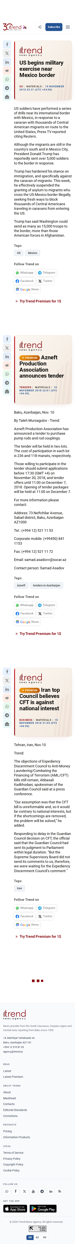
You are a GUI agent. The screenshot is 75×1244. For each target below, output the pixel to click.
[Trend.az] (15, 27)
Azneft (21, 585)
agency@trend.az (13, 1051)
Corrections (10, 1116)
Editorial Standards (15, 1110)
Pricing (7, 1131)
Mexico (32, 253)
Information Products (16, 1137)
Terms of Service (13, 1152)
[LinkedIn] (50, 1191)
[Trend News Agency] (14, 1015)
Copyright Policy (13, 1164)
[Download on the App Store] (15, 1209)
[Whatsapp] (6, 1191)
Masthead (9, 1098)
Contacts (9, 1104)
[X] (24, 1191)
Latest (7, 1071)
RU (45, 1237)
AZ (37, 1237)
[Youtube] (33, 1191)
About (7, 1092)
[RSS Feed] (59, 1191)
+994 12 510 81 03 (13, 1047)
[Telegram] (42, 1191)
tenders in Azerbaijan (46, 585)
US (18, 253)
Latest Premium (13, 1076)
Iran (19, 888)
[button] (7, 44)
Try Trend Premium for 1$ (40, 301)
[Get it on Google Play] (43, 1209)
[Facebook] (15, 1191)
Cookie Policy (11, 1170)
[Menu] (68, 27)
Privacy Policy (11, 1158)
